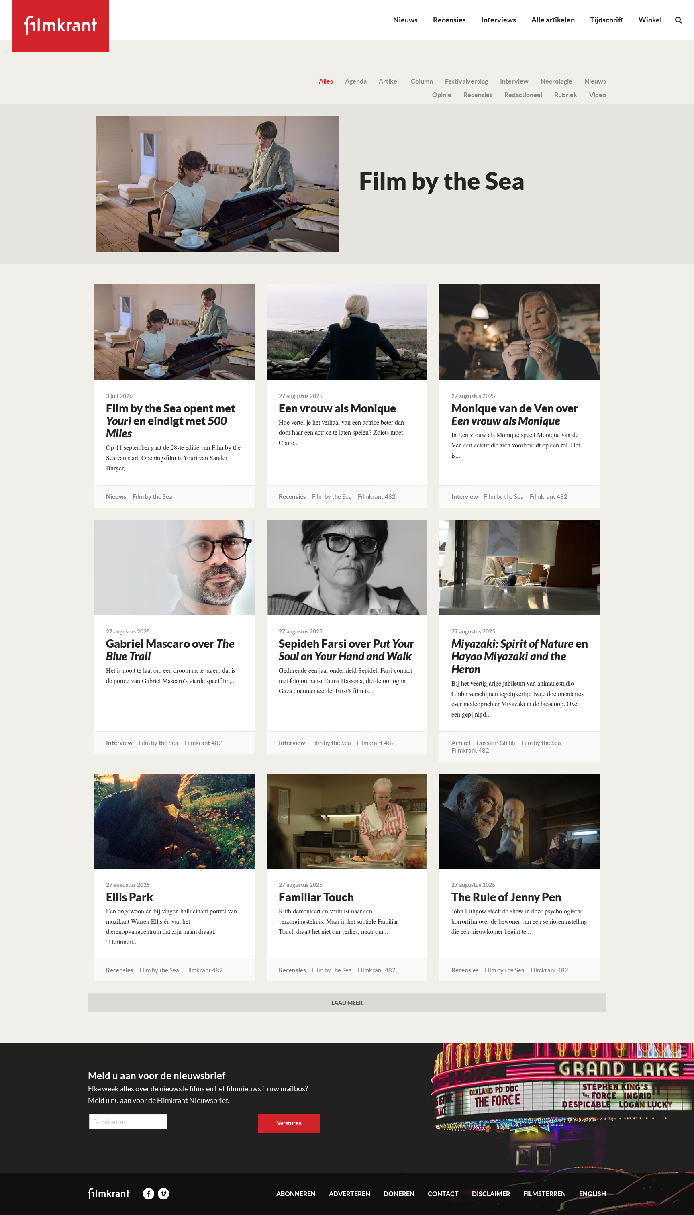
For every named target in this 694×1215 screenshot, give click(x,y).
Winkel (650, 20)
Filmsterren (544, 1193)
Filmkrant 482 (377, 497)
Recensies (449, 20)
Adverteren (349, 1193)
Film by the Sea (152, 497)
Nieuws (405, 20)
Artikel (389, 81)
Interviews (498, 20)
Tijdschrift (606, 20)
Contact (443, 1193)
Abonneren (296, 1193)
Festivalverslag (466, 81)
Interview (514, 81)
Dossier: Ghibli (495, 743)
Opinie (441, 94)
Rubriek (565, 94)
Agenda (356, 81)
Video (597, 94)
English (592, 1193)
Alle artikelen (553, 20)
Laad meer (347, 1002)
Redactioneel (523, 94)
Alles (326, 81)
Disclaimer (491, 1193)
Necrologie (556, 81)
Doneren (399, 1193)
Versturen (289, 1123)
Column (422, 81)
